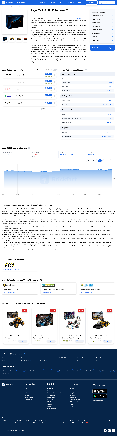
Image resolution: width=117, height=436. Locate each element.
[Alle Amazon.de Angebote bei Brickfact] (8, 75)
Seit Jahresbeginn (107, 160)
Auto (50, 370)
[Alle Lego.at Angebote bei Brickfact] (8, 103)
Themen (53, 2)
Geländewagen (105, 370)
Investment (73, 391)
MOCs (71, 404)
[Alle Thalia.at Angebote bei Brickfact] (8, 96)
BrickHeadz (5, 361)
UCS (26, 370)
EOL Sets (50, 400)
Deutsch (100, 401)
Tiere (45, 370)
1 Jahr (100, 160)
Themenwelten (51, 395)
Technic (110, 82)
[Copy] (86, 70)
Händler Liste (51, 397)
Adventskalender (11, 370)
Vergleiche (73, 397)
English (94, 401)
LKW (112, 370)
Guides (80, 2)
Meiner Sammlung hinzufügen (102, 48)
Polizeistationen (76, 370)
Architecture (5, 358)
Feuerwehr (85, 370)
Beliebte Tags (8, 366)
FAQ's (26, 393)
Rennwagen (20, 370)
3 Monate (95, 160)
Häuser (91, 370)
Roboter (68, 370)
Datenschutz (28, 400)
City (22, 358)
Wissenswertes (74, 402)
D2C (4, 370)
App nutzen (91, 2)
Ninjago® (42, 361)
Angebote (43, 2)
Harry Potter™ (25, 361)
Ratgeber (72, 393)
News (49, 406)
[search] (101, 3)
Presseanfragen (29, 397)
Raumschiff (61, 370)
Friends (98, 361)
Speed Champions (82, 358)
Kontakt (27, 395)
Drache (55, 370)
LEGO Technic (81, 19)
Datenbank (50, 391)
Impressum (28, 402)
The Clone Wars (6, 374)
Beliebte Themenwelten (12, 354)
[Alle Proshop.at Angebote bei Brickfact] (8, 82)
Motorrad (98, 370)
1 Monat (88, 160)
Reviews (72, 395)
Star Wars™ (62, 358)
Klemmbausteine (75, 400)
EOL (61, 2)
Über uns (27, 388)
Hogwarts (32, 370)
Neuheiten (70, 2)
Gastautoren (28, 391)
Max (113, 160)
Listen (71, 406)
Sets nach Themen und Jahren (56, 393)
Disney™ (42, 358)
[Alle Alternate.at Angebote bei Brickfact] (8, 89)
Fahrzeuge (39, 370)
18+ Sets (50, 402)
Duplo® (98, 358)
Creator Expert (81, 361)
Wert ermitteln (51, 409)
